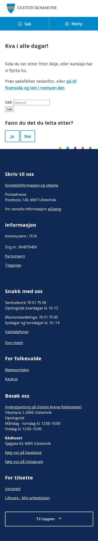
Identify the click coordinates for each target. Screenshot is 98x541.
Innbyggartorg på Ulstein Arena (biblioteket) (43, 407)
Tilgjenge (13, 265)
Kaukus (11, 378)
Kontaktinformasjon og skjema (31, 185)
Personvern (15, 256)
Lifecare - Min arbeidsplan (27, 497)
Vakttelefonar (17, 331)
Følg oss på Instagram (24, 461)
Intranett (13, 488)
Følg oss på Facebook (23, 452)
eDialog (54, 208)
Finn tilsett (14, 342)
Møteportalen (17, 369)
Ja (12, 136)
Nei (27, 136)
